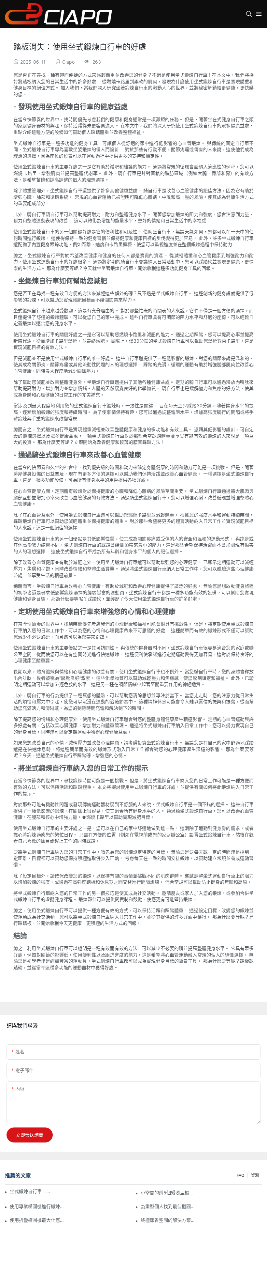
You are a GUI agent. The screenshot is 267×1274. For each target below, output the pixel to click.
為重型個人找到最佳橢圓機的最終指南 (169, 1206)
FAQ (240, 1175)
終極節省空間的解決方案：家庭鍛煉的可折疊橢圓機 (169, 1220)
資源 (255, 1175)
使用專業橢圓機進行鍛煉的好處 (38, 1206)
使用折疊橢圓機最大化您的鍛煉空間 (38, 1220)
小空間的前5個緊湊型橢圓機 (169, 1192)
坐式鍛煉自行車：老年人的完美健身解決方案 (31, 1191)
